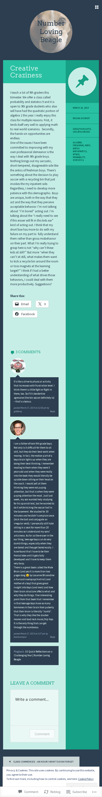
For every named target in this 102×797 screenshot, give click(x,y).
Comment (42, 734)
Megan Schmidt (81, 118)
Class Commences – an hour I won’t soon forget (43, 761)
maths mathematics (80, 150)
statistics (78, 160)
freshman (78, 145)
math (87, 145)
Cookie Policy (86, 779)
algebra (77, 142)
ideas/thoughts (82, 129)
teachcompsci (20, 637)
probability (79, 157)
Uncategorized (81, 131)
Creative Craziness (26, 71)
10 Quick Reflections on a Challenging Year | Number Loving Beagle (33, 655)
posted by (31, 407)
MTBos (76, 154)
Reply (52, 411)
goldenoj (18, 411)
